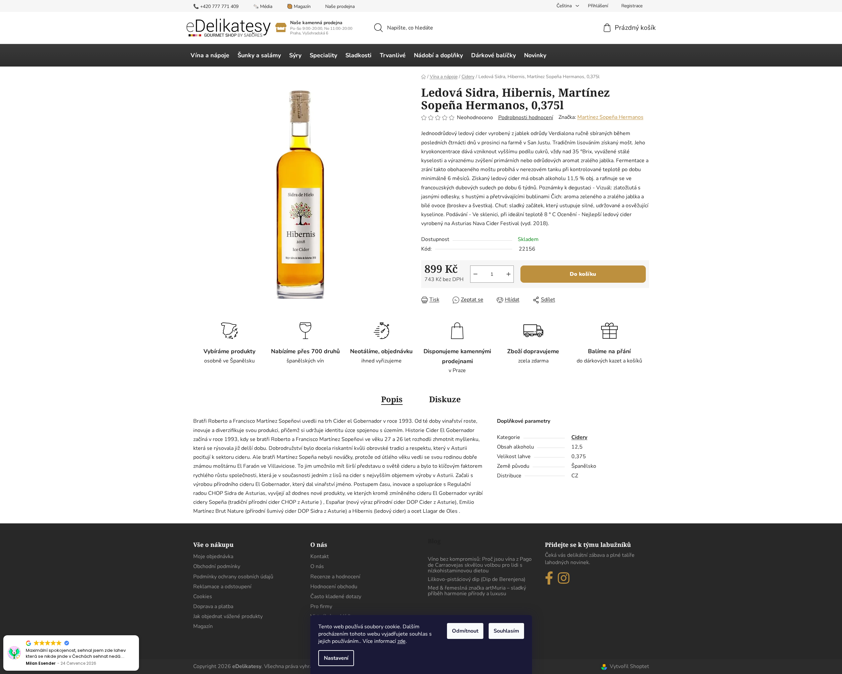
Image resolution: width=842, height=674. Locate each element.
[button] (138, 635)
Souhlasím (506, 631)
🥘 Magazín (299, 6)
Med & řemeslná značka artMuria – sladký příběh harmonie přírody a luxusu (477, 591)
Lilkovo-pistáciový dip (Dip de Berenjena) (476, 580)
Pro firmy (321, 606)
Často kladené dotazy (335, 596)
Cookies (202, 596)
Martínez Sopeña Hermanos (610, 117)
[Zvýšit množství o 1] (508, 274)
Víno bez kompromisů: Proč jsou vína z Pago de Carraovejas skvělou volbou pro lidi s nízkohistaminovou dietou (480, 565)
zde (401, 641)
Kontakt (319, 556)
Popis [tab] (392, 399)
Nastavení (336, 658)
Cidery (579, 437)
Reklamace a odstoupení (222, 586)
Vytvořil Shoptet (629, 666)
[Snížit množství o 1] (475, 274)
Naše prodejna (340, 6)
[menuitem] (210, 55)
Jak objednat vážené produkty (228, 616)
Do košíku (583, 274)
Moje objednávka (213, 556)
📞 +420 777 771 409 (216, 6)
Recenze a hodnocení (335, 576)
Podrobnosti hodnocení (525, 117)
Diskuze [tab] (445, 399)
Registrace (632, 6)
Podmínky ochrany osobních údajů (233, 576)
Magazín (203, 626)
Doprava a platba (213, 606)
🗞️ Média (262, 6)
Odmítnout (465, 631)
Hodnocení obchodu (333, 586)
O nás (317, 566)
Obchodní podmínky (216, 566)
